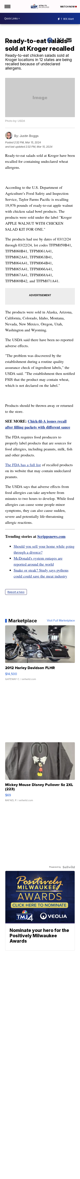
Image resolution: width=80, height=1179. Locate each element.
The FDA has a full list (23, 464)
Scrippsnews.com (51, 536)
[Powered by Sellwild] (69, 867)
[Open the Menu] (7, 6)
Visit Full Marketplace (61, 620)
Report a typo (16, 592)
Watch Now (67, 6)
